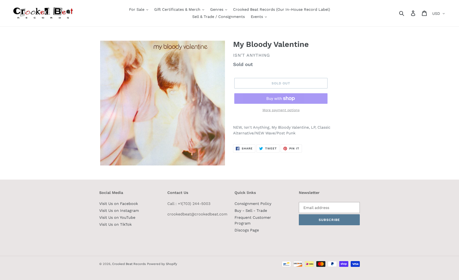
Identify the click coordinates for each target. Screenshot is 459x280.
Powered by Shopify (162, 264)
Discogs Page (247, 230)
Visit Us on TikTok (115, 224)
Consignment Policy (253, 203)
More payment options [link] (281, 110)
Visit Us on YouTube (117, 217)
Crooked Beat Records (129, 264)
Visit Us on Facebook (118, 203)
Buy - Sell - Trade (251, 210)
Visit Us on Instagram (119, 210)
